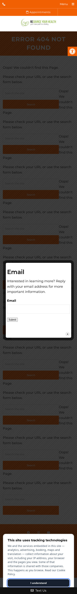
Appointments (40, 12)
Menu (64, 4)
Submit (12, 319)
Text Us (40, 590)
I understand (38, 582)
